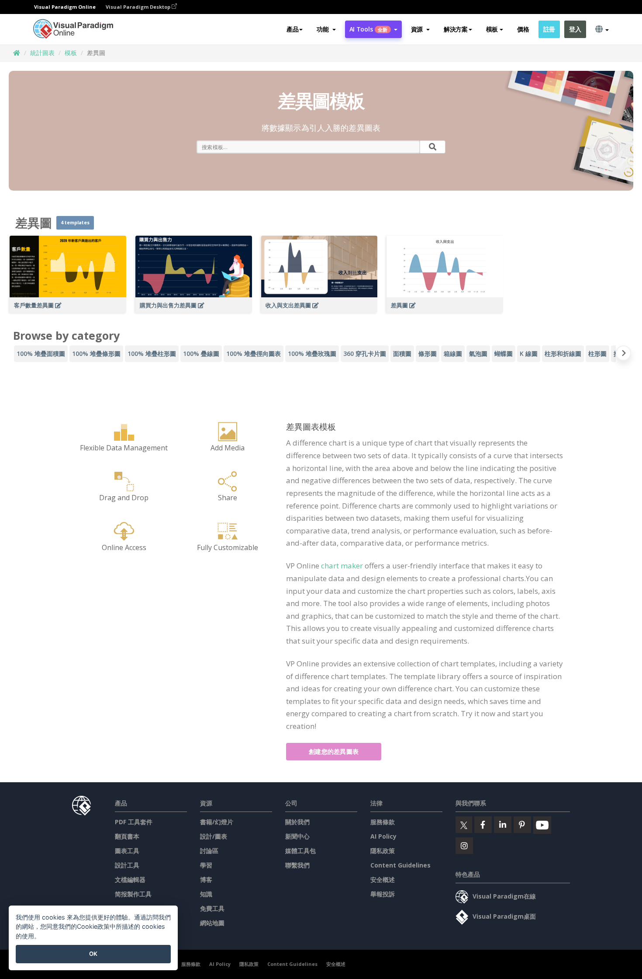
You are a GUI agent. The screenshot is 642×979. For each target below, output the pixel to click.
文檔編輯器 (130, 879)
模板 (71, 53)
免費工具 (212, 908)
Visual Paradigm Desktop (139, 6)
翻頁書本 (127, 836)
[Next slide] (623, 354)
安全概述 (382, 879)
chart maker (342, 566)
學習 (206, 865)
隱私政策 (382, 851)
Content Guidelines (400, 865)
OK (93, 953)
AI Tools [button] (368, 29)
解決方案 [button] (456, 29)
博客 (206, 879)
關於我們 (297, 822)
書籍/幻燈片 (216, 822)
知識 (206, 894)
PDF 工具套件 (133, 822)
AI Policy (383, 836)
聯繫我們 (297, 865)
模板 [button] (492, 29)
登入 (575, 29)
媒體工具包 (300, 851)
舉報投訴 (382, 894)
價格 (523, 29)
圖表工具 (127, 851)
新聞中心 (297, 836)
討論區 (209, 851)
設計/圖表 (213, 836)
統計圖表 (42, 53)
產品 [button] (292, 29)
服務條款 (382, 822)
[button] (326, 29)
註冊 (549, 29)
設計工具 (127, 865)
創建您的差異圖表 (334, 751)
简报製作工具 (133, 894)
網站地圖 (212, 923)
